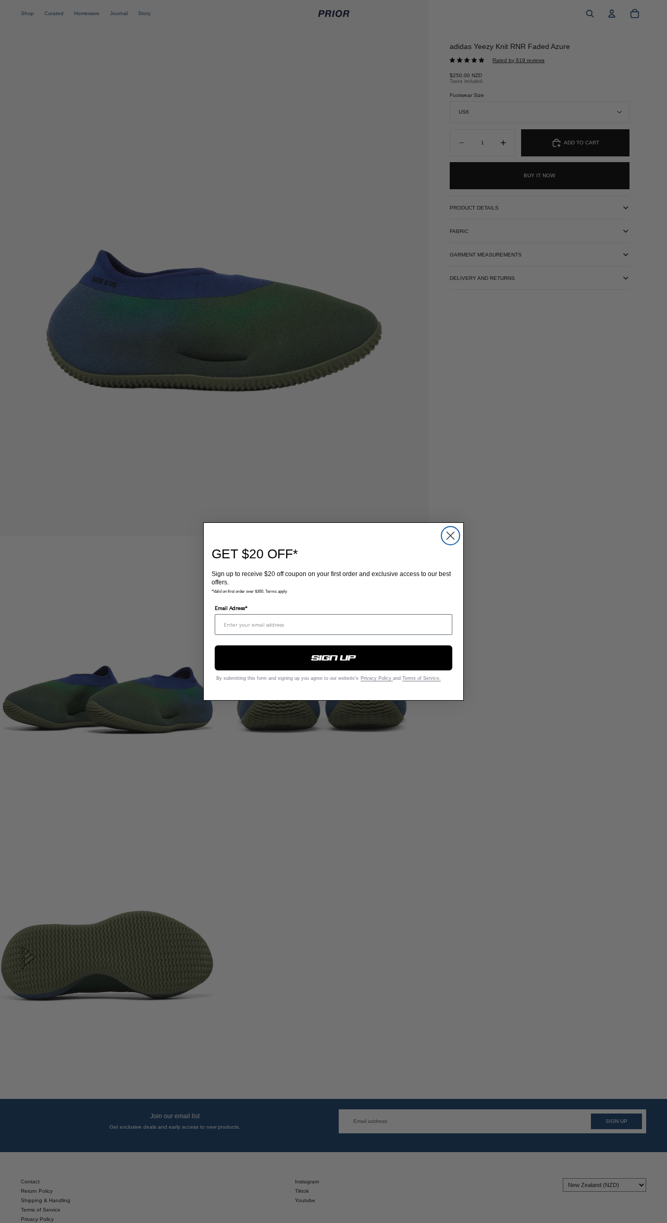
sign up (334, 658)
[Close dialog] (450, 536)
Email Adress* (231, 608)
